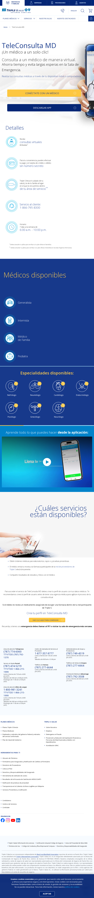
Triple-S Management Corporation (27, 857)
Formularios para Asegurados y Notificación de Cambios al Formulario (26, 762)
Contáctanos (7, 800)
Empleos (49, 731)
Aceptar (47, 893)
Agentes (82, 3)
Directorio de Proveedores (12, 765)
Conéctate (6, 807)
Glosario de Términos (10, 758)
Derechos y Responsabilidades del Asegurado (18, 772)
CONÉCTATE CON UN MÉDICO (42, 93)
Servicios (28, 18)
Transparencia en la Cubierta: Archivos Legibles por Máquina (23, 786)
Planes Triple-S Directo (10, 727)
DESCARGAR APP (42, 107)
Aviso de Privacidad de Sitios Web (76, 843)
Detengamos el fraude (53, 734)
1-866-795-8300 (30, 207)
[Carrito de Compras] (89, 11)
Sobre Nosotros (51, 727)
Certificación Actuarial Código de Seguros (49, 843)
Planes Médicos (10, 18)
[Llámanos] (64, 11)
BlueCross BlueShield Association (47, 854)
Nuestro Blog (45, 18)
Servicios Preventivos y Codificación (15, 790)
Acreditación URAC (52, 745)
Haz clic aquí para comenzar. (46, 620)
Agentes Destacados (66, 18)
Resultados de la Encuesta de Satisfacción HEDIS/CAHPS (22, 779)
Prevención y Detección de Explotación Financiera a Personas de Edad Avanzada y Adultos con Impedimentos (63, 740)
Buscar (82, 10)
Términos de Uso (14, 846)
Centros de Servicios (10, 804)
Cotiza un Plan (7, 769)
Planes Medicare (8, 731)
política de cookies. (72, 887)
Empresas (37, 3)
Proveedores (60, 3)
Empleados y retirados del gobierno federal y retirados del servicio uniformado (21, 735)
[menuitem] (10, 18)
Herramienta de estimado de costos (15, 776)
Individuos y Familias (15, 3)
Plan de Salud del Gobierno (12, 740)
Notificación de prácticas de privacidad (16, 783)
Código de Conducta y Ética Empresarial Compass (38, 846)
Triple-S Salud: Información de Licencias (21, 843)
